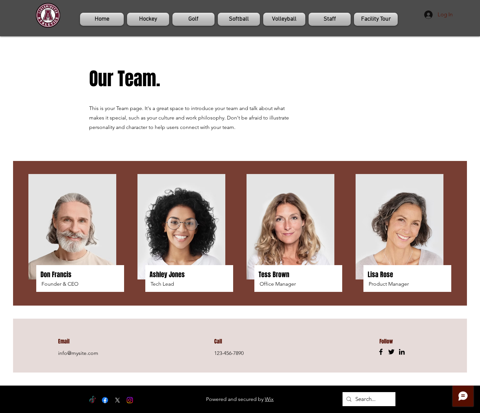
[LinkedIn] (402, 352)
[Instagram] (130, 400)
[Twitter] (391, 352)
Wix (269, 399)
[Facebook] (381, 352)
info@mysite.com (78, 353)
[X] (117, 400)
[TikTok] (92, 400)
